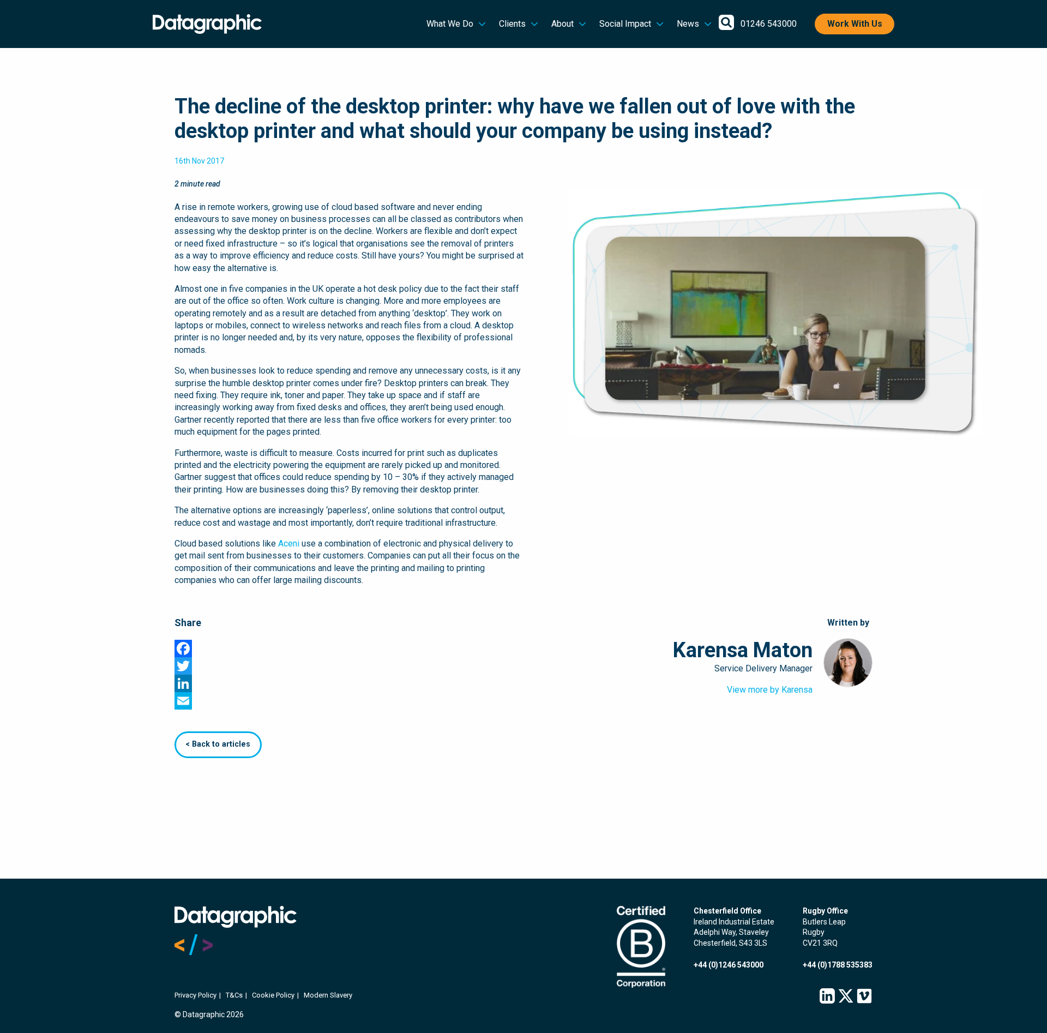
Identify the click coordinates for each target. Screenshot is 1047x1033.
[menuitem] (456, 24)
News (688, 24)
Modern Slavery (328, 995)
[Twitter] (523, 666)
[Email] (523, 701)
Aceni (288, 543)
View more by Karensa (770, 689)
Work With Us (854, 24)
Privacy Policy (195, 995)
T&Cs (234, 995)
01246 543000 (769, 24)
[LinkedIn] (523, 683)
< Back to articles (217, 744)
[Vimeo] (864, 996)
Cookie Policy (273, 995)
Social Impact (625, 24)
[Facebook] (523, 648)
